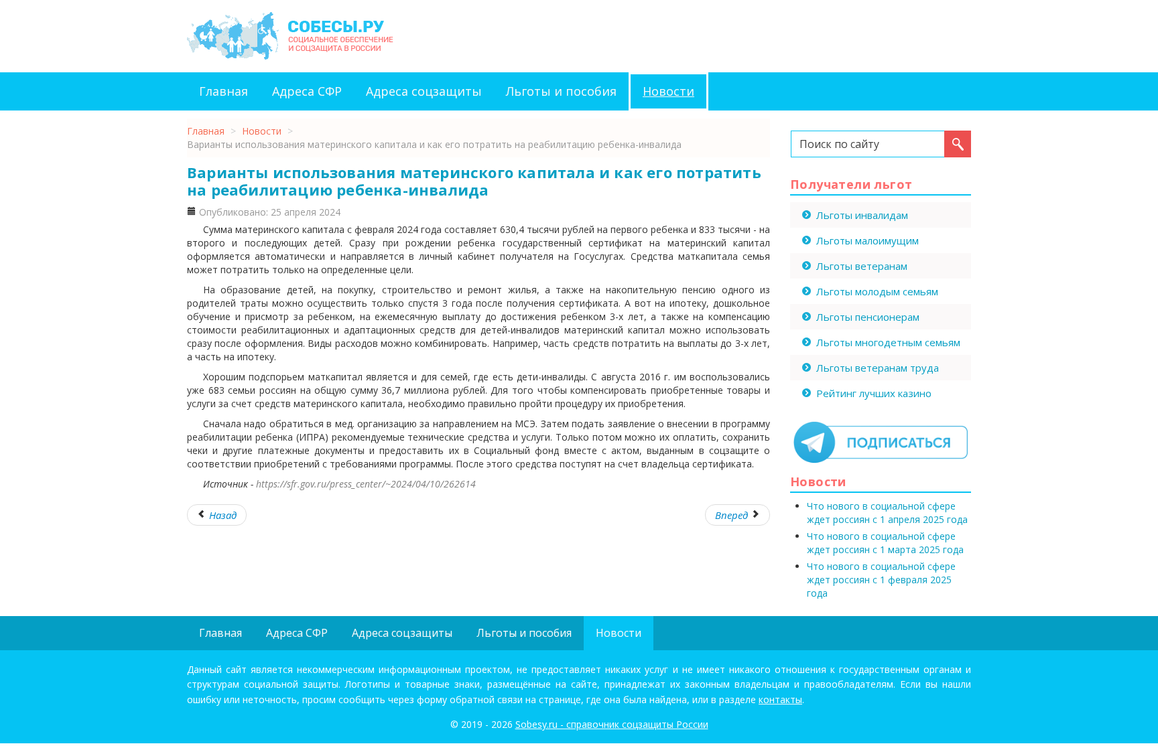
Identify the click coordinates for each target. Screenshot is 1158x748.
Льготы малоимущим (867, 240)
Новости (668, 91)
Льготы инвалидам (862, 215)
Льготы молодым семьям (877, 291)
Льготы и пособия (561, 91)
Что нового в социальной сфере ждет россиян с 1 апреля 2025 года (887, 513)
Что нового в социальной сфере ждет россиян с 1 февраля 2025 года (881, 579)
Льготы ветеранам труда (877, 367)
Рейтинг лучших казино (873, 393)
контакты (780, 699)
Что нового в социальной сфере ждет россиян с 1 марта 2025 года (885, 543)
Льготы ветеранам (861, 266)
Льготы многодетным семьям (888, 342)
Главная (223, 91)
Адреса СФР (307, 91)
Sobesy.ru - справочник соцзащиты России (611, 724)
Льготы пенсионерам (867, 316)
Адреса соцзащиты (424, 91)
